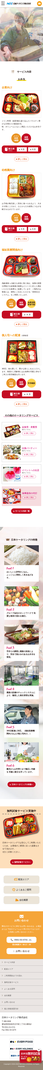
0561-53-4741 (9, 1027)
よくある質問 (9, 989)
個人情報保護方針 (11, 1009)
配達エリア (8, 969)
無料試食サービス (11, 982)
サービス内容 (9, 962)
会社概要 (7, 995)
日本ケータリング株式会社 (15, 1017)
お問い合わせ (9, 1002)
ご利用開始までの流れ (13, 976)
